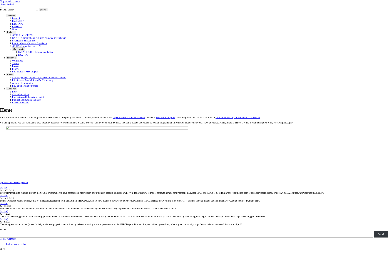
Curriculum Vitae (20, 94)
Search (3, 9)
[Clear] (37, 10)
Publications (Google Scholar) (26, 100)
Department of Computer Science (129, 117)
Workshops (17, 60)
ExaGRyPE (17, 23)
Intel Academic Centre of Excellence (29, 43)
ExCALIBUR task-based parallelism (35, 52)
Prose (14, 91)
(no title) (4, 187)
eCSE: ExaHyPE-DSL (23, 35)
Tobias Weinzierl (8, 4)
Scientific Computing (166, 117)
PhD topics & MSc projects (25, 71)
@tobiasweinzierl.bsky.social (14, 182)
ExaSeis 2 (17, 26)
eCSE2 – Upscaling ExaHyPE (26, 46)
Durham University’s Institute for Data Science (238, 117)
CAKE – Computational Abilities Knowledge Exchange (39, 38)
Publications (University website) (28, 97)
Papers (15, 69)
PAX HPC (23, 54)
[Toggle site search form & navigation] (1, 7)
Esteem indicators (20, 102)
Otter (14, 29)
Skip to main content (10, 1)
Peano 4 (16, 18)
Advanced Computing (22, 83)
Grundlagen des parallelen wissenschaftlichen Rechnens (39, 77)
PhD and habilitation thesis (25, 85)
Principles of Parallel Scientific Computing (32, 80)
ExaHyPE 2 (18, 21)
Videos (15, 63)
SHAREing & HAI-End (23, 40)
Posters (15, 66)
